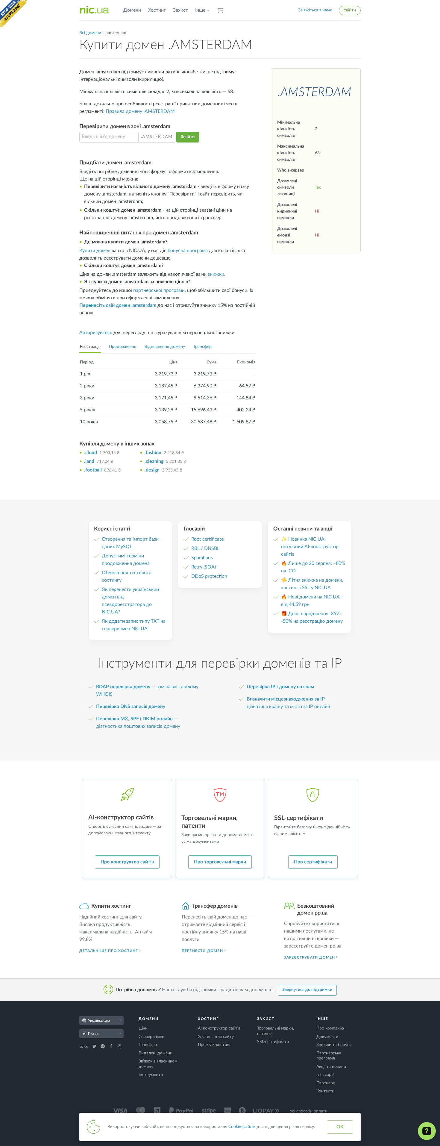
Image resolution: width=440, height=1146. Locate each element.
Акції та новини (331, 1067)
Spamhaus (202, 557)
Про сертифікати (313, 862)
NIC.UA (94, 10)
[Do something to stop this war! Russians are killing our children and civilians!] (13, 13)
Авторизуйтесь (95, 332)
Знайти (188, 137)
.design (152, 470)
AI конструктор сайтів (219, 1028)
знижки (216, 274)
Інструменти (151, 1075)
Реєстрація (90, 347)
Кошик (220, 10)
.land (89, 461)
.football (93, 470)
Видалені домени (155, 1053)
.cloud (90, 452)
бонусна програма (188, 250)
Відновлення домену (165, 347)
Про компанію (330, 1028)
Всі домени (90, 33)
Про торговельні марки (220, 862)
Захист (180, 10)
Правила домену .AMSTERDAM (140, 111)
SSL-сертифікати (273, 1042)
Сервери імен (151, 1037)
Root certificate (207, 539)
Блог (84, 1047)
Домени (132, 10)
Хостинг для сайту (216, 1037)
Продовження (122, 347)
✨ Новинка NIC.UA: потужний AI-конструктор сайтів (310, 547)
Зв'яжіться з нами (315, 10)
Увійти (350, 10)
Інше (200, 10)
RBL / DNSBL (205, 548)
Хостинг (157, 10)
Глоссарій (325, 1075)
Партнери (325, 1083)
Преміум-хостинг (214, 1045)
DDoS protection (209, 576)
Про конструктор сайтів (127, 862)
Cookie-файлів (241, 1127)
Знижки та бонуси (334, 1045)
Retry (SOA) (203, 567)
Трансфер (202, 347)
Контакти (325, 1091)
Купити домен (94, 250)
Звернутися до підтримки (307, 990)
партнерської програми (159, 290)
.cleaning (154, 461)
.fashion (153, 452)
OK (340, 1126)
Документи (327, 1037)
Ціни (143, 1028)
